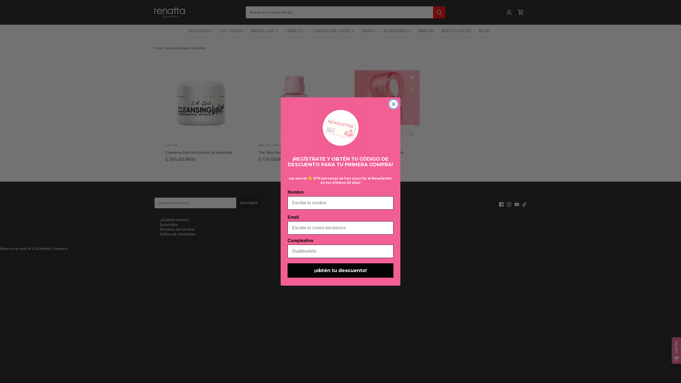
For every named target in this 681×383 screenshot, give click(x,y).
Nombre (296, 192)
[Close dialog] (393, 104)
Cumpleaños (300, 240)
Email (293, 217)
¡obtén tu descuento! (340, 270)
